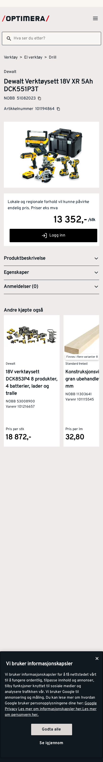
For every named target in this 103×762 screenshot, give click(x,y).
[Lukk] (97, 658)
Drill (52, 57)
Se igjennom (51, 743)
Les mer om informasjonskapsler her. (50, 709)
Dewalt (10, 71)
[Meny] (95, 18)
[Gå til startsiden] (25, 19)
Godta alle (51, 729)
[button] (51, 259)
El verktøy (33, 57)
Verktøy (11, 57)
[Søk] (7, 38)
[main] (51, 704)
